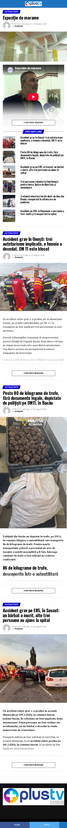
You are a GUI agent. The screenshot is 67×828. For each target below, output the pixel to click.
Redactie (19, 26)
